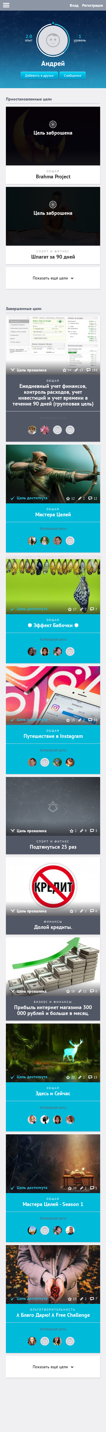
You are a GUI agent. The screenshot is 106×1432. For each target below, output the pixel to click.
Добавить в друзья (39, 75)
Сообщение (72, 75)
